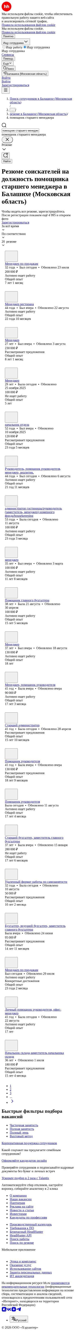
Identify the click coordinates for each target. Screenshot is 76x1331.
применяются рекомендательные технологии (36, 1284)
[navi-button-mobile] (6, 90)
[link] (8, 68)
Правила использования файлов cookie (28, 32)
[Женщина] (11, 373)
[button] (6, 77)
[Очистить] (7, 139)
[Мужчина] (11, 256)
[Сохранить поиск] (6, 155)
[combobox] (20, 130)
